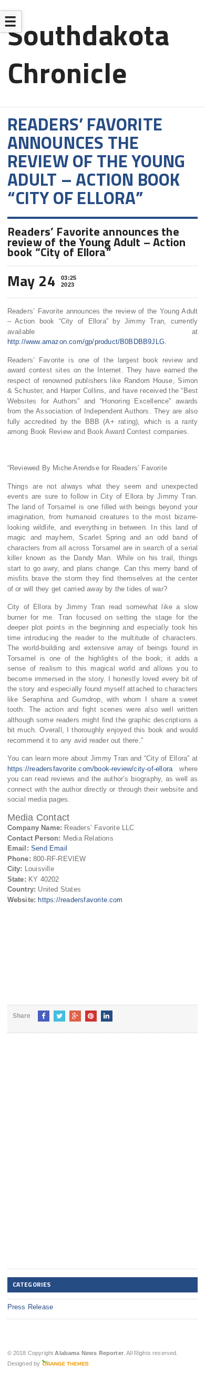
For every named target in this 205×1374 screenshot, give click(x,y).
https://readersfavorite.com (80, 900)
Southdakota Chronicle (88, 53)
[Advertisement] (102, 1159)
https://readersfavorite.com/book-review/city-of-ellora (90, 769)
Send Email (49, 848)
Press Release (30, 1307)
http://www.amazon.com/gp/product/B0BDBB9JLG (86, 342)
